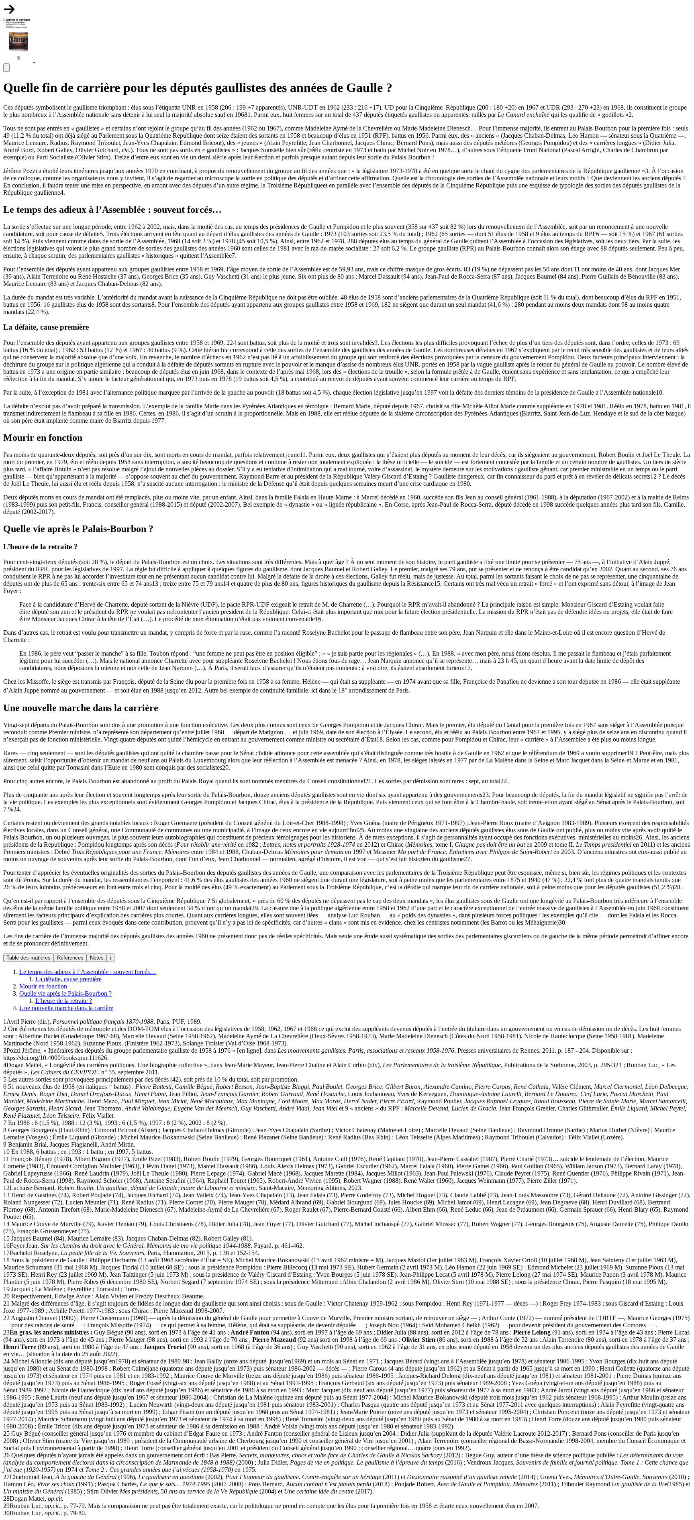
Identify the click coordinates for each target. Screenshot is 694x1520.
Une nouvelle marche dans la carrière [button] (66, 1008)
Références (70, 958)
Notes (97, 958)
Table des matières (28, 958)
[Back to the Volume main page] (19, 59)
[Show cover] (9, 13)
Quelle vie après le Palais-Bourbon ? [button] (65, 993)
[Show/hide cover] (41, 59)
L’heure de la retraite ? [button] (63, 1000)
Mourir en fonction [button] (43, 986)
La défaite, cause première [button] (68, 979)
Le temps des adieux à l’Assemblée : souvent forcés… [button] (87, 971)
